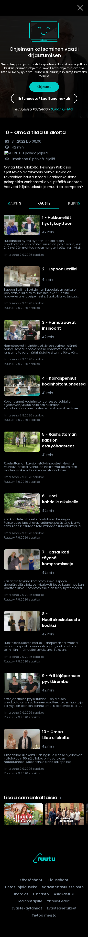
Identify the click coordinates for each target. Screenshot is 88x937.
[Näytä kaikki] (44, 813)
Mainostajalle (30, 901)
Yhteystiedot (58, 901)
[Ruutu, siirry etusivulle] (44, 858)
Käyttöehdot (31, 880)
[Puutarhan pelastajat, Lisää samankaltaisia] (64, 814)
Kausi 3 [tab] (14, 203)
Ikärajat (21, 894)
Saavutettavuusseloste (63, 887)
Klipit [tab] (73, 203)
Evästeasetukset (62, 908)
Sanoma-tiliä (61, 109)
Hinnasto (41, 894)
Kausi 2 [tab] (44, 203)
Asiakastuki (64, 894)
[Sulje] (80, 8)
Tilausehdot (57, 880)
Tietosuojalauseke (20, 887)
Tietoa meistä (44, 915)
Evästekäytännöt (27, 908)
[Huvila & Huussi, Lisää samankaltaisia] (23, 814)
